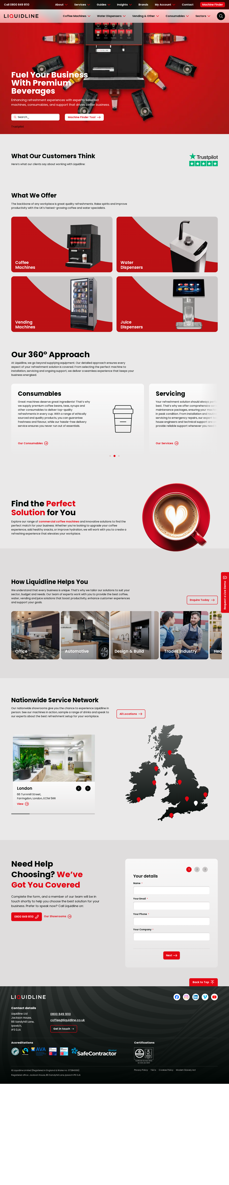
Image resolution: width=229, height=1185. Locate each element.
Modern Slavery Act (186, 1070)
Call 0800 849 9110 (16, 5)
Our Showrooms (55, 916)
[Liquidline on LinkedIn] (195, 997)
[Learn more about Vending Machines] (51, 326)
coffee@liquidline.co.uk (67, 1020)
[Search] (221, 16)
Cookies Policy (166, 1070)
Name (137, 883)
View (18, 804)
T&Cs (153, 1070)
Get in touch (61, 1029)
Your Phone (141, 914)
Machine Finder (212, 5)
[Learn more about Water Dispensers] (156, 266)
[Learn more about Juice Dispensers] (156, 326)
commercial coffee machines (59, 521)
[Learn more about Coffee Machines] (51, 266)
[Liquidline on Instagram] (186, 997)
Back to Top (201, 982)
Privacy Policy (141, 1070)
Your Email (140, 898)
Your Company (143, 929)
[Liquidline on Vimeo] (205, 997)
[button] (110, 456)
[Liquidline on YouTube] (214, 997)
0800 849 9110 (24, 917)
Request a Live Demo (225, 595)
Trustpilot (17, 127)
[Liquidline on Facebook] (177, 997)
